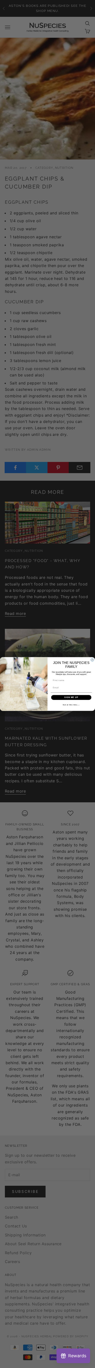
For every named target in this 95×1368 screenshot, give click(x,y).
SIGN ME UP (71, 697)
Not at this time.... (71, 705)
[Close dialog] (92, 659)
